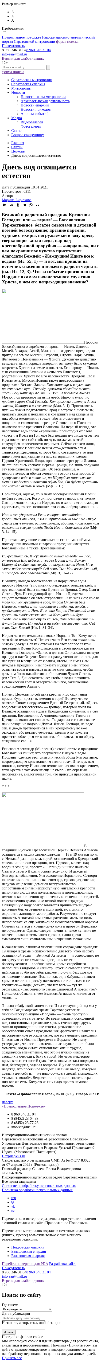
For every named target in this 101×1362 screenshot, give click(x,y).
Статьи (17, 131)
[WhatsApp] (31, 205)
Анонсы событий (35, 114)
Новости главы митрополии (43, 97)
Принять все (12, 1358)
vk (13, 1206)
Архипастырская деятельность (45, 101)
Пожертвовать (13, 46)
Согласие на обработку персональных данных (39, 1186)
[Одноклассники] (18, 205)
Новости (18, 92)
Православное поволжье (48, 39)
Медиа (16, 118)
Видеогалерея (32, 122)
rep (13, 1198)
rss (13, 1211)
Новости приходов (36, 109)
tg (12, 1202)
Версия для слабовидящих (23, 58)
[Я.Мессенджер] (5, 205)
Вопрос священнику (27, 135)
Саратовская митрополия (31, 80)
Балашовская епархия (28, 1251)
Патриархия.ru (13, 1156)
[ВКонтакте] (11, 205)
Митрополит (21, 88)
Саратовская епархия (28, 84)
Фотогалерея (31, 126)
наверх (7, 1102)
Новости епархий (35, 105)
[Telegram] (24, 205)
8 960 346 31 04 (38, 50)
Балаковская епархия (28, 1256)
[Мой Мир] (37, 205)
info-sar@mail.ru (14, 54)
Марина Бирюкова (16, 200)
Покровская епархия (27, 1247)
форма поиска (67, 41)
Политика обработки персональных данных (37, 1190)
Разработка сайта (62, 1264)
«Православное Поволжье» (24, 1106)
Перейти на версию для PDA (25, 1264)
